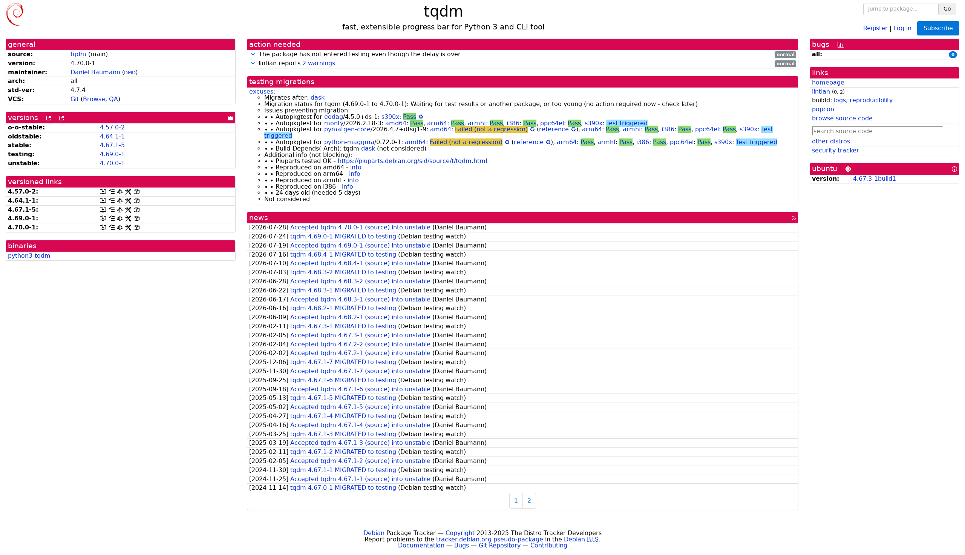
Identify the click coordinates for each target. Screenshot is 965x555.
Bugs (461, 545)
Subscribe (938, 28)
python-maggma (349, 142)
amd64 (395, 123)
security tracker (835, 150)
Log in (902, 27)
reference (554, 129)
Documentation (421, 545)
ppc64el (552, 123)
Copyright (460, 533)
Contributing (548, 545)
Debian (373, 533)
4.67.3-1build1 (874, 178)
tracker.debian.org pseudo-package (489, 539)
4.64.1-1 (112, 136)
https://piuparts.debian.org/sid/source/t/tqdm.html (412, 161)
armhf (477, 123)
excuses (261, 91)
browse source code (842, 118)
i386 (513, 123)
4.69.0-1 (112, 154)
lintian (821, 91)
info (355, 167)
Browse (94, 99)
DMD (130, 72)
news (258, 217)
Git (74, 99)
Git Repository (500, 545)
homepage (828, 82)
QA (113, 99)
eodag (333, 116)
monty (333, 123)
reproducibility (871, 100)
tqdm (78, 54)
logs (840, 100)
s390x (390, 116)
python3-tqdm (29, 255)
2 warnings (318, 63)
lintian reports (526, 63)
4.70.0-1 (112, 163)
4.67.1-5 (112, 145)
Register (875, 27)
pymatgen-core (347, 129)
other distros (831, 141)
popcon (823, 109)
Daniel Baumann (95, 72)
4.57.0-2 (112, 127)
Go (947, 9)
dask (318, 97)
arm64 (437, 123)
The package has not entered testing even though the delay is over (526, 54)
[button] (253, 54)
